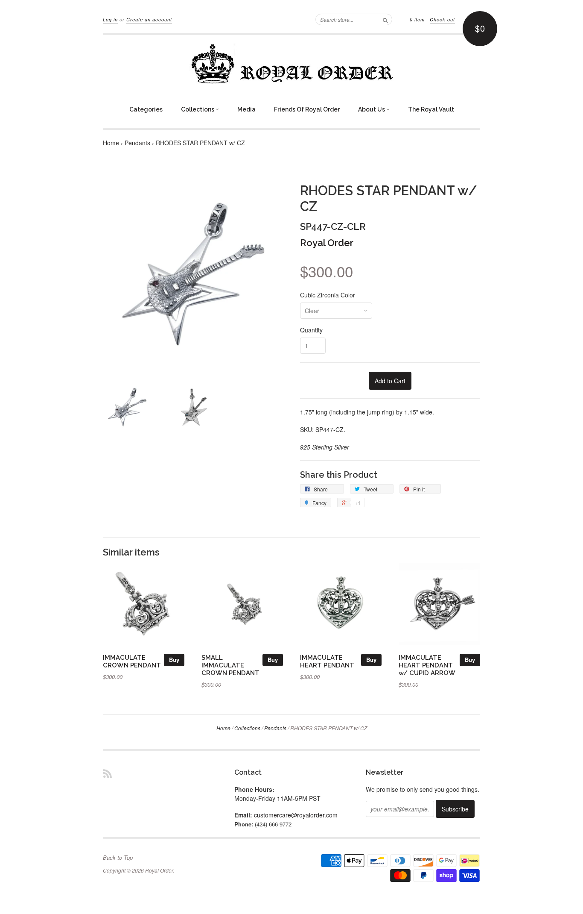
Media (246, 109)
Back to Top (118, 858)
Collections (198, 109)
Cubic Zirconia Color (327, 294)
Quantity (311, 329)
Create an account (149, 19)
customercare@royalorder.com (296, 815)
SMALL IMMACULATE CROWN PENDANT (230, 665)
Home (111, 142)
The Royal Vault (431, 109)
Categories (146, 109)
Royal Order (326, 242)
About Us (372, 109)
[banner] (291, 64)
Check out (442, 19)
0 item (417, 19)
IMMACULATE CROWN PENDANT (132, 661)
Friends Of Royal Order (307, 109)
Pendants (137, 142)
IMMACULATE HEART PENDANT (327, 661)
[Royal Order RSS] (107, 773)
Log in (110, 19)
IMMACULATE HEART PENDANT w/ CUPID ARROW (427, 665)
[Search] (385, 19)
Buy (174, 659)
